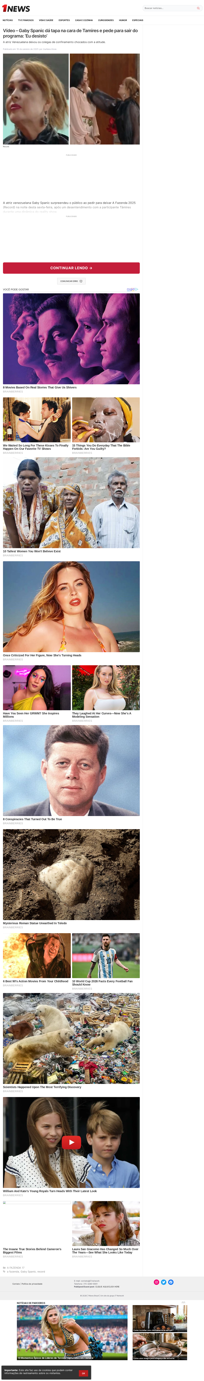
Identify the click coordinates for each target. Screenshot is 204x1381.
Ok (83, 1373)
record (41, 1271)
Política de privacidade (32, 1284)
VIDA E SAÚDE (46, 20)
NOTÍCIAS (8, 20)
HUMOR (123, 20)
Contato (16, 1284)
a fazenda (13, 1271)
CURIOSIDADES (106, 20)
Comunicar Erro (69, 281)
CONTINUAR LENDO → (71, 268)
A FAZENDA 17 (15, 1267)
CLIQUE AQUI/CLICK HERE (107, 1286)
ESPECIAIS (137, 20)
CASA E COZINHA (84, 20)
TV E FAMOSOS (26, 20)
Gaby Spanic (28, 1271)
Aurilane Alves (50, 49)
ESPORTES (64, 20)
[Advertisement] (71, 177)
